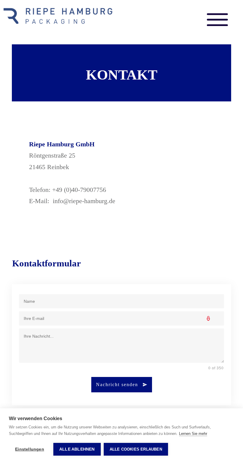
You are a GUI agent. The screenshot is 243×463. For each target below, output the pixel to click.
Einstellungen (29, 449)
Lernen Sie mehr (193, 433)
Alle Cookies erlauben (136, 449)
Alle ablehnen (77, 449)
